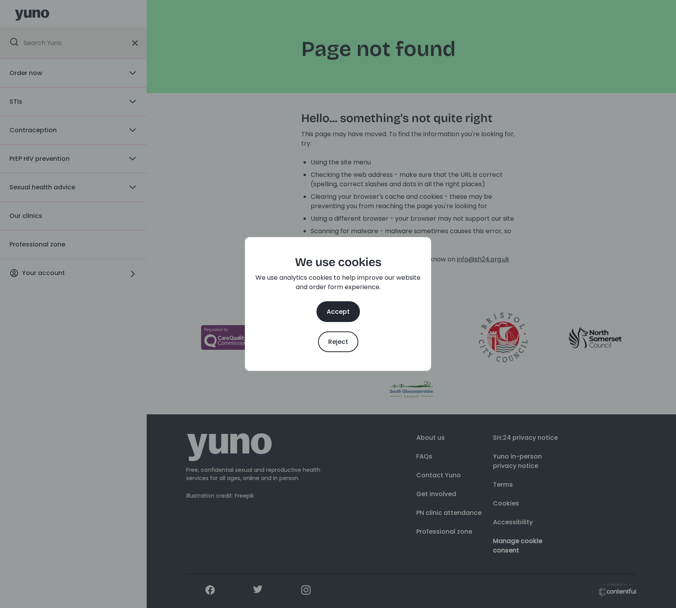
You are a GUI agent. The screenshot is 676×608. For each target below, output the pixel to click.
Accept (338, 311)
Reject (338, 341)
